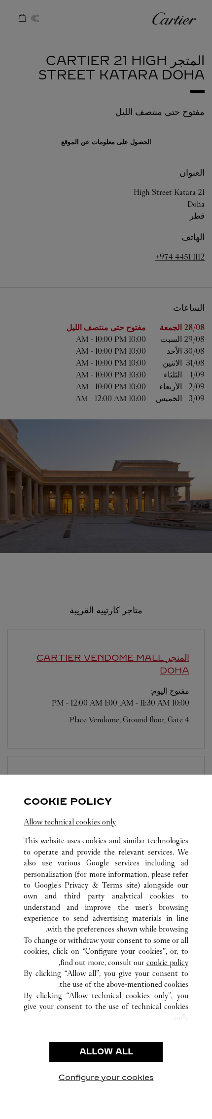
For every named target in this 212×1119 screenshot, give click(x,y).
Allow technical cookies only (70, 821)
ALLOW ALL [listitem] (106, 1051)
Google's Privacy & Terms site (86, 885)
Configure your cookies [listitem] (106, 1077)
